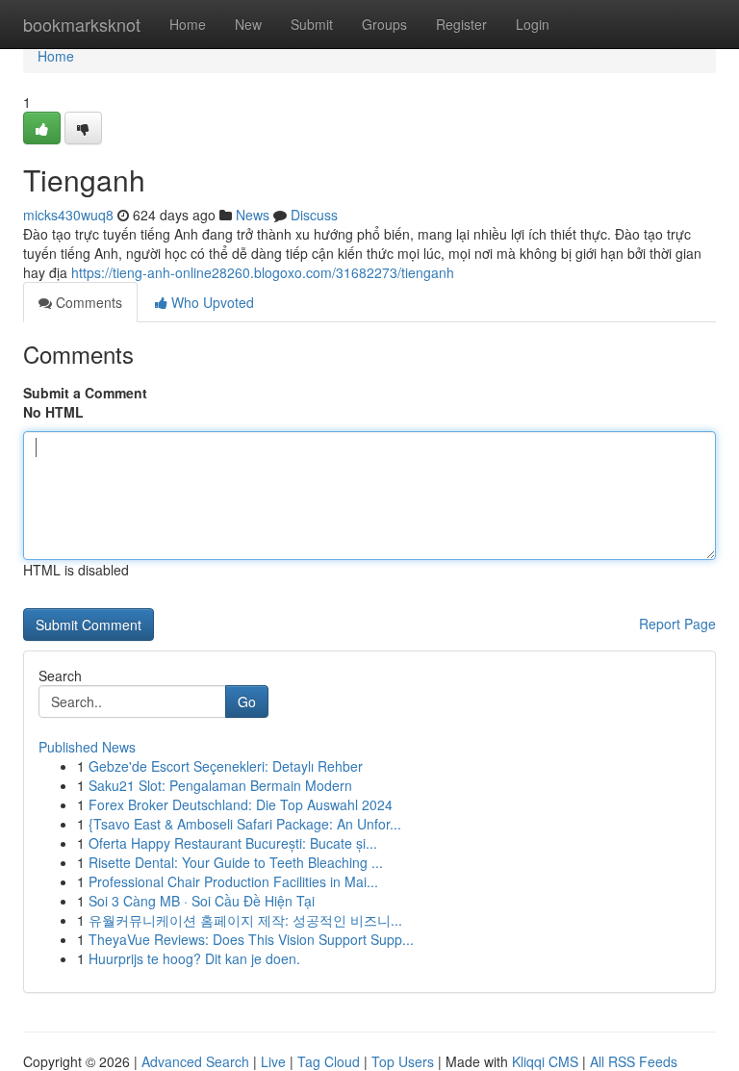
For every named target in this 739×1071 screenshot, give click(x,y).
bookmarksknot (81, 24)
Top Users (402, 1061)
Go (247, 701)
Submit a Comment (85, 392)
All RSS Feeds (633, 1061)
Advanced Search (195, 1061)
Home (187, 24)
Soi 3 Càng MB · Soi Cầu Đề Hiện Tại (202, 900)
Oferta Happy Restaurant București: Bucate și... (233, 843)
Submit (312, 24)
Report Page (677, 623)
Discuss (314, 214)
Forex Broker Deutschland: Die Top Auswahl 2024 (241, 804)
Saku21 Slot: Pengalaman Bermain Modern (220, 785)
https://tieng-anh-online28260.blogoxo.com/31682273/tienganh (262, 272)
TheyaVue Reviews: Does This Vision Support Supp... (251, 939)
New (248, 24)
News (252, 214)
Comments (87, 302)
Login (532, 24)
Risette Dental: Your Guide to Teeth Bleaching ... (236, 862)
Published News (87, 746)
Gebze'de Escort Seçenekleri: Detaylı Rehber (226, 766)
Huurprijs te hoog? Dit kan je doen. (194, 958)
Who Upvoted (210, 302)
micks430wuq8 (68, 214)
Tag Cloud (328, 1061)
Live (273, 1061)
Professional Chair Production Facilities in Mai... (233, 881)
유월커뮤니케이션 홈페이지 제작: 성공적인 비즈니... (245, 920)
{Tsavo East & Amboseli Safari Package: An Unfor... (245, 823)
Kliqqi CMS (545, 1061)
